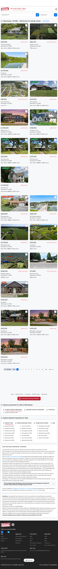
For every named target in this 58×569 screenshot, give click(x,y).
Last (46, 369)
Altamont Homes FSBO (44, 437)
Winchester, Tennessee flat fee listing (13, 456)
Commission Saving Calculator (30, 398)
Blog (31, 536)
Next (50, 369)
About (31, 538)
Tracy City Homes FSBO (27, 437)
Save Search (45, 21)
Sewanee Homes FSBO (9, 428)
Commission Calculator (36, 543)
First (14, 369)
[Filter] (55, 14)
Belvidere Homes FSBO (26, 428)
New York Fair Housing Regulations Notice (40, 550)
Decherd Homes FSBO (9, 426)
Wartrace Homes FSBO (9, 440)
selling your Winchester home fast (21, 488)
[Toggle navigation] (55, 9)
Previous (9, 369)
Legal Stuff (18, 534)
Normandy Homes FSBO (27, 433)
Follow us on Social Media (8, 529)
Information (33, 534)
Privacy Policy (18, 538)
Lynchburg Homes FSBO (9, 433)
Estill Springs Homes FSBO (44, 426)
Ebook (45, 538)
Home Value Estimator (49, 545)
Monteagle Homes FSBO (27, 430)
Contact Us (47, 543)
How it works (33, 545)
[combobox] (46, 14)
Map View (30, 560)
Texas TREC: (4, 548)
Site (2, 534)
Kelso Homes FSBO (43, 435)
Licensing (17, 543)
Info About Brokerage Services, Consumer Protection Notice (14, 551)
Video (45, 540)
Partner (2, 540)
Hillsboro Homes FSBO (43, 430)
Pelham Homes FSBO (9, 435)
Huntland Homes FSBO (44, 428)
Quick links (47, 534)
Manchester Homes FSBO (44, 433)
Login (45, 536)
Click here (34, 490)
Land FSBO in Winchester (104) (11, 412)
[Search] (37, 14)
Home (2, 536)
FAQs (31, 540)
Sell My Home (4, 538)
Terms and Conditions (20, 536)
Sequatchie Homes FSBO (27, 440)
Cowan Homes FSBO (26, 426)
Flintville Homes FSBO (9, 437)
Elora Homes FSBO (25, 435)
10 (42, 369)
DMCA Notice (18, 540)
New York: (32, 548)
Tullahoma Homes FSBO (9, 430)
